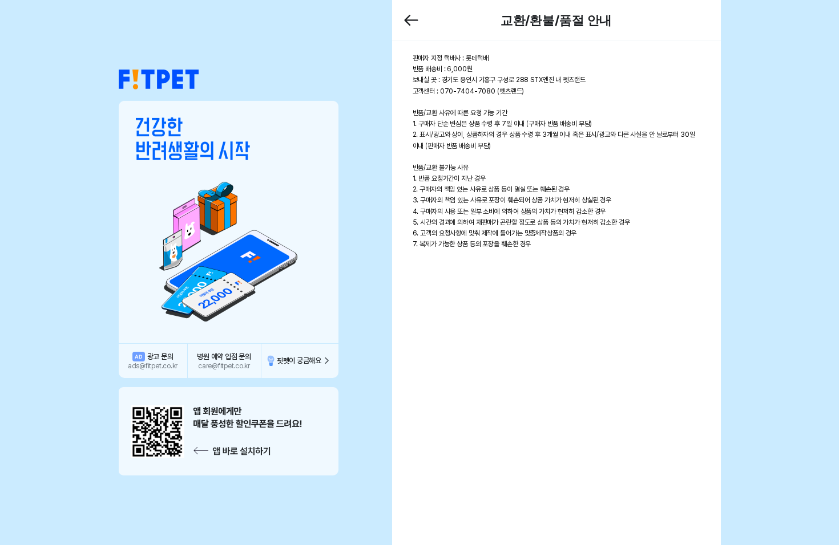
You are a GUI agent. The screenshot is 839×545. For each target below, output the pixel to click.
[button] (159, 80)
